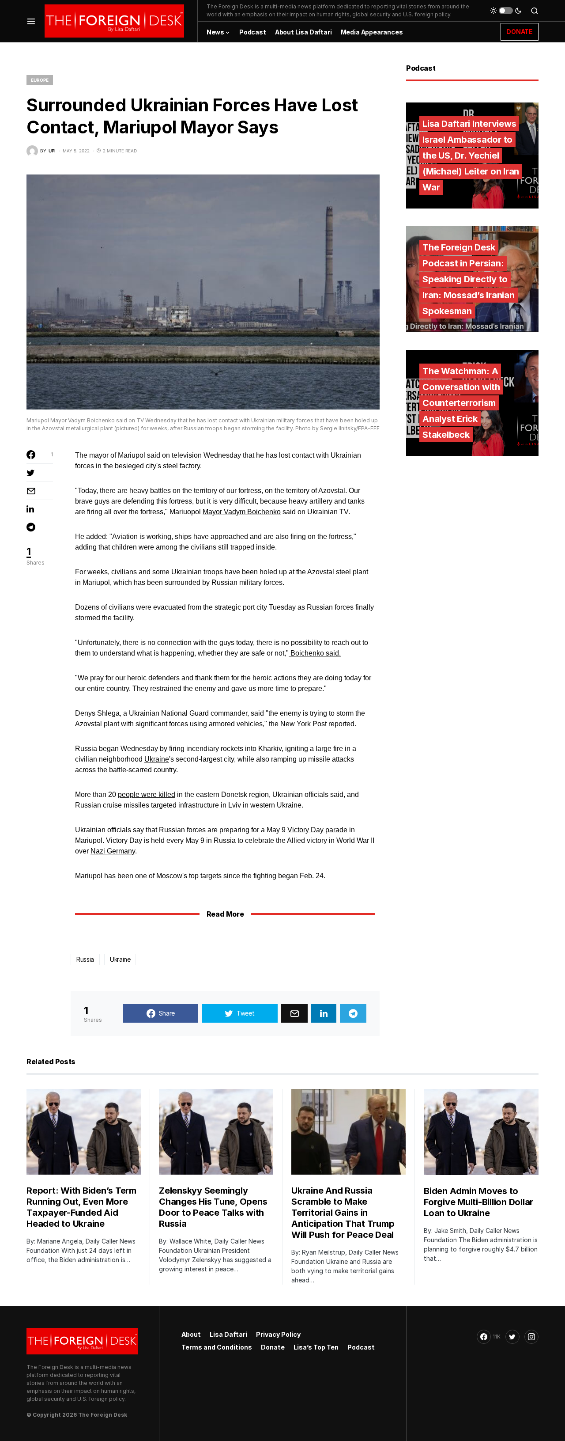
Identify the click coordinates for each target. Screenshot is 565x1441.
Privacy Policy (278, 1334)
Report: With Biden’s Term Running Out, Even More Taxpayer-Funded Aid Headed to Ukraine (81, 1207)
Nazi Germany (112, 851)
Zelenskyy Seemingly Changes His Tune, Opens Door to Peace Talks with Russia (213, 1207)
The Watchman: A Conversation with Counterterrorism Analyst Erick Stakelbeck (461, 403)
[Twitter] (512, 1337)
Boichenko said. (315, 653)
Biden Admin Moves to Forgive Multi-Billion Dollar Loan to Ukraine (478, 1202)
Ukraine (156, 759)
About (191, 1334)
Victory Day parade (317, 830)
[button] (31, 21)
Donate (273, 1347)
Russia (85, 959)
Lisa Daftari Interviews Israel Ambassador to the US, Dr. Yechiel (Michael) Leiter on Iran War (470, 155)
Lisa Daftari (228, 1334)
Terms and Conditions (216, 1347)
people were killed (146, 794)
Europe (40, 80)
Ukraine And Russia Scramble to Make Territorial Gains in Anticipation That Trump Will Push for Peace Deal (342, 1212)
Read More (225, 914)
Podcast (361, 1347)
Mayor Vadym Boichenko (242, 512)
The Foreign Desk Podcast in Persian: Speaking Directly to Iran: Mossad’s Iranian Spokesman (468, 279)
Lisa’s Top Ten (316, 1347)
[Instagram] (531, 1337)
